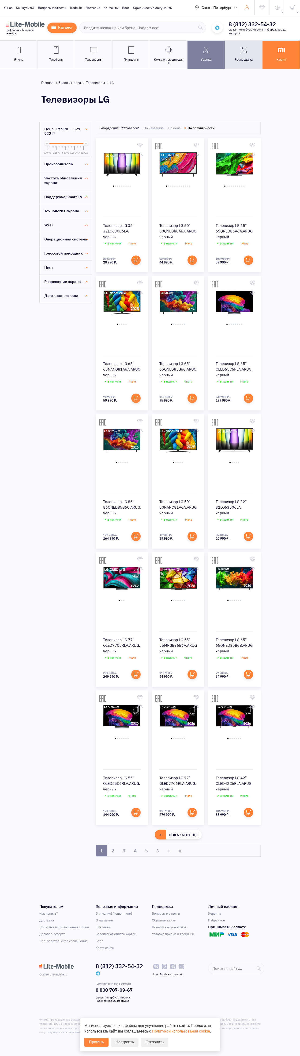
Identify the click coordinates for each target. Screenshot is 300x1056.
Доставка (93, 8)
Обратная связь (164, 920)
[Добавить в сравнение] (140, 155)
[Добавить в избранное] (140, 145)
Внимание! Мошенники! (114, 913)
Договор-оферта (52, 934)
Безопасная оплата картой (116, 934)
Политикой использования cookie (181, 1031)
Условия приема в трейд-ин (173, 934)
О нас (8, 8)
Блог (125, 8)
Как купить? (25, 8)
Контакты (111, 8)
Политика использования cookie (64, 927)
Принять (96, 1042)
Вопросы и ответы (52, 8)
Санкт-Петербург (217, 7)
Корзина (214, 913)
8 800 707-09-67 (114, 990)
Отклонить (155, 1042)
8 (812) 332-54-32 (252, 24)
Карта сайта (105, 948)
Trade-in (76, 8)
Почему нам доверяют (169, 927)
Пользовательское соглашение (63, 941)
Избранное (216, 920)
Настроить (125, 1042)
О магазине (104, 920)
